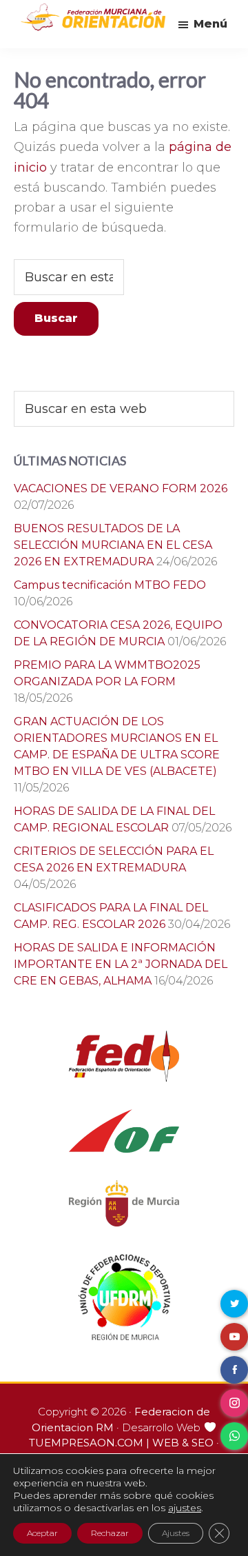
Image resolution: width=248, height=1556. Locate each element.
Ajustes (175, 1533)
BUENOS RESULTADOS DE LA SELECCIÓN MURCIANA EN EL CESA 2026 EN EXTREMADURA (113, 545)
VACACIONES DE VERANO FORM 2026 (120, 488)
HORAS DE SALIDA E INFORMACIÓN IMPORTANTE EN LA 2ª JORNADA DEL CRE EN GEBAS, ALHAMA (120, 964)
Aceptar (42, 1533)
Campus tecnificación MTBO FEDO (110, 585)
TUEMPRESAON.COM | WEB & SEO (121, 1442)
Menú (210, 23)
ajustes (184, 1508)
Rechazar (110, 1533)
